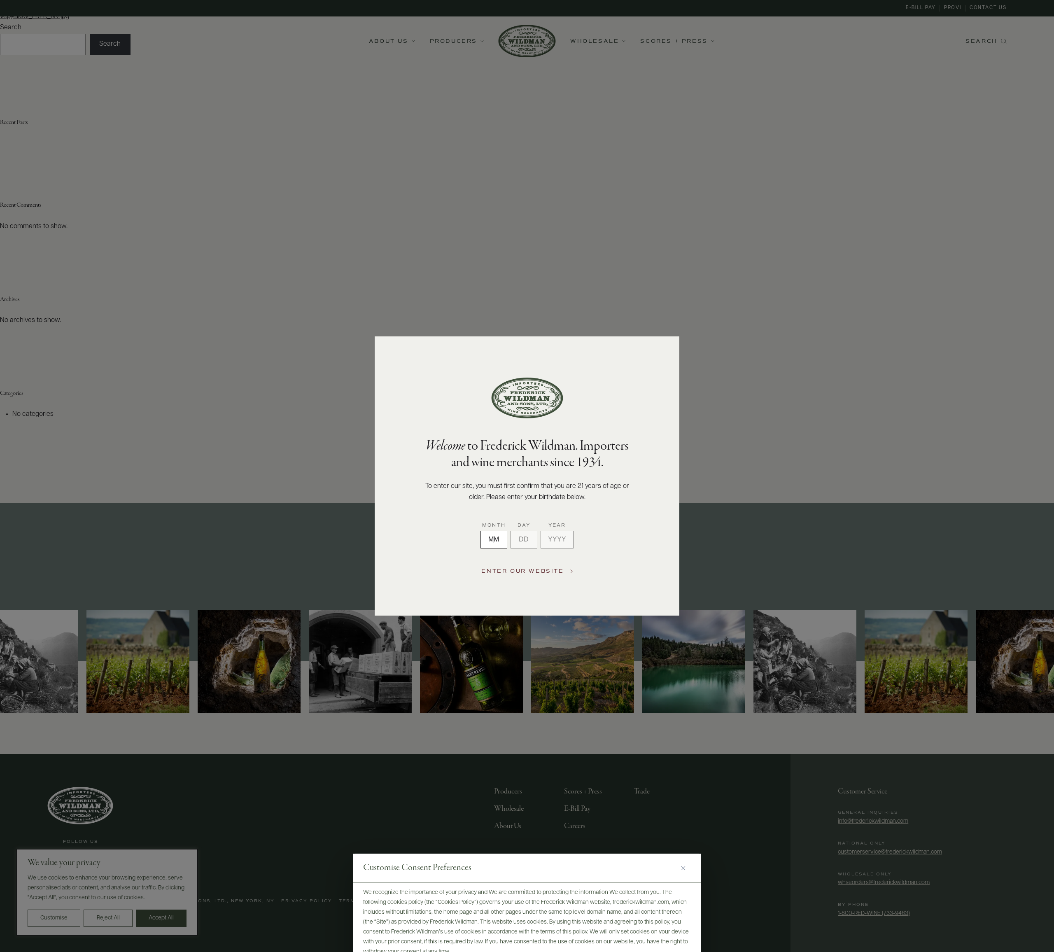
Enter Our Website (522, 571)
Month (494, 525)
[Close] (686, 868)
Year (557, 525)
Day (524, 525)
